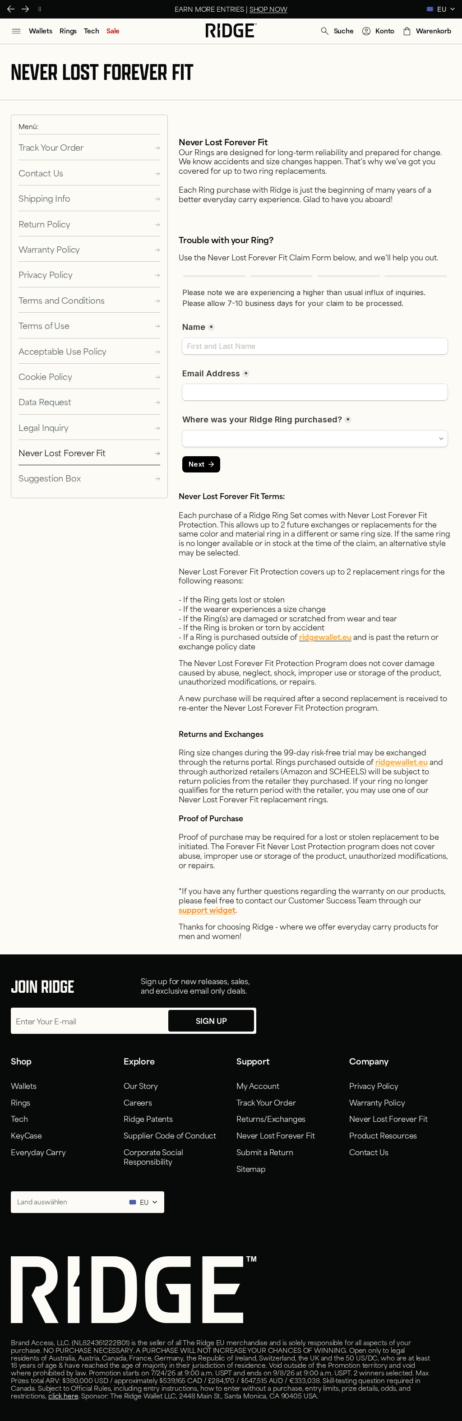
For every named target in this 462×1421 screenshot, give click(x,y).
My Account (257, 1085)
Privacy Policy (45, 274)
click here (63, 1395)
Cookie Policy (45, 376)
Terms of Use (43, 325)
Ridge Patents (148, 1118)
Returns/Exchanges (270, 1118)
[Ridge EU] (231, 31)
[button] (336, 31)
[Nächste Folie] (25, 9)
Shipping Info (44, 197)
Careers (138, 1102)
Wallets (24, 1085)
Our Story (141, 1085)
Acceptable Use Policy (62, 350)
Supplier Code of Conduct (170, 1135)
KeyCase (26, 1135)
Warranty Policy (49, 248)
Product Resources (383, 1135)
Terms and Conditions (61, 299)
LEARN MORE (278, 9)
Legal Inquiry (43, 427)
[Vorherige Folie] (10, 9)
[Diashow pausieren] (39, 9)
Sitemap (251, 1168)
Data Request (44, 401)
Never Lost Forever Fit (62, 452)
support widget (207, 909)
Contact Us (40, 172)
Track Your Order (50, 146)
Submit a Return (264, 1151)
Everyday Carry (38, 1151)
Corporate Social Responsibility (153, 1156)
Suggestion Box (49, 477)
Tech (19, 1118)
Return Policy (44, 223)
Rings (20, 1102)
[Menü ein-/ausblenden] (16, 31)
